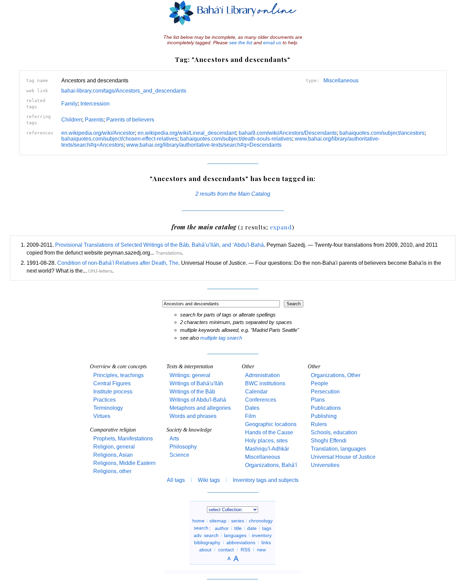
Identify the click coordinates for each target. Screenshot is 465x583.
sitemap (217, 520)
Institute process (112, 391)
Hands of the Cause (269, 432)
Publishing (324, 416)
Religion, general (114, 447)
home (198, 520)
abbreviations (240, 542)
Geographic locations (270, 424)
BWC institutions (265, 383)
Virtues (101, 416)
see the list (240, 42)
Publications (326, 408)
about (205, 549)
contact (226, 549)
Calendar (256, 391)
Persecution (325, 391)
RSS (245, 549)
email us (272, 42)
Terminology (108, 408)
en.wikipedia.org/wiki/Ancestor (98, 133)
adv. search (206, 535)
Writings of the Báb (192, 391)
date (252, 528)
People (319, 383)
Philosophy (183, 447)
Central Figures (112, 383)
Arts (174, 438)
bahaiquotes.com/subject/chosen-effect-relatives (119, 139)
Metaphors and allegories (200, 408)
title (238, 528)
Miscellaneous (340, 80)
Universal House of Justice (343, 457)
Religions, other (112, 471)
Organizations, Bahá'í (271, 465)
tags (266, 528)
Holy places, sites (266, 440)
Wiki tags (209, 480)
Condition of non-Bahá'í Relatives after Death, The (117, 263)
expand (281, 227)
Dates (252, 408)
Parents (94, 120)
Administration (262, 375)
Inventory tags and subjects (266, 480)
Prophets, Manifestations (123, 438)
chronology (261, 520)
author (222, 528)
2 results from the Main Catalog (232, 194)
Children (71, 120)
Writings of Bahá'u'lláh (196, 383)
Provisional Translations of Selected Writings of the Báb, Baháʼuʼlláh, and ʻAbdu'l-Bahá (159, 245)
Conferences (260, 400)
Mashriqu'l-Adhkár (267, 449)
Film (250, 416)
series (237, 520)
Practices (104, 400)
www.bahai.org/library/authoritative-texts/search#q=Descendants (204, 145)
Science (179, 455)
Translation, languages (338, 449)
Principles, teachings (118, 375)
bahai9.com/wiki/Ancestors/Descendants (288, 133)
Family (69, 104)
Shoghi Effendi (329, 440)
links (266, 542)
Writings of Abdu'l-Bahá (198, 400)
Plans (318, 400)
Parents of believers (130, 120)
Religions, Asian (113, 455)
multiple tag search (221, 338)
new (261, 549)
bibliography (207, 542)
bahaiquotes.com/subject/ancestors (381, 133)
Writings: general (190, 375)
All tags (176, 480)
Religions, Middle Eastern (124, 463)
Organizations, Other (335, 375)
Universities (325, 465)
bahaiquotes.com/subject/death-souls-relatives (236, 139)
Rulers (319, 424)
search (201, 528)
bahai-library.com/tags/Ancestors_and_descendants (123, 91)
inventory (262, 535)
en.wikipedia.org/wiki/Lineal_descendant (187, 133)
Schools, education (334, 432)
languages (235, 535)
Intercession (95, 104)
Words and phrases (193, 416)
